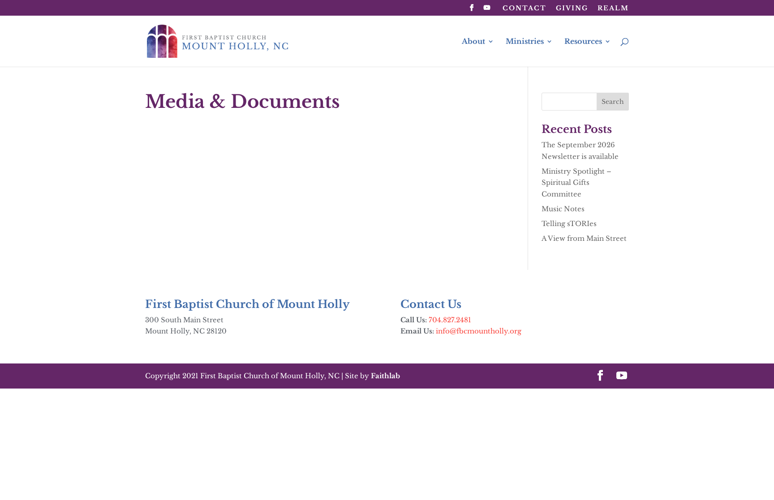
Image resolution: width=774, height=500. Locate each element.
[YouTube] (487, 10)
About (473, 42)
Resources (583, 42)
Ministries (525, 42)
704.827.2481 (450, 320)
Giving (572, 8)
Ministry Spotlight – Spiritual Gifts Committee (576, 182)
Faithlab (385, 376)
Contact (524, 8)
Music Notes (563, 209)
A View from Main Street (584, 238)
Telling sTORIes (569, 223)
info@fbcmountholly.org (478, 331)
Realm (613, 8)
